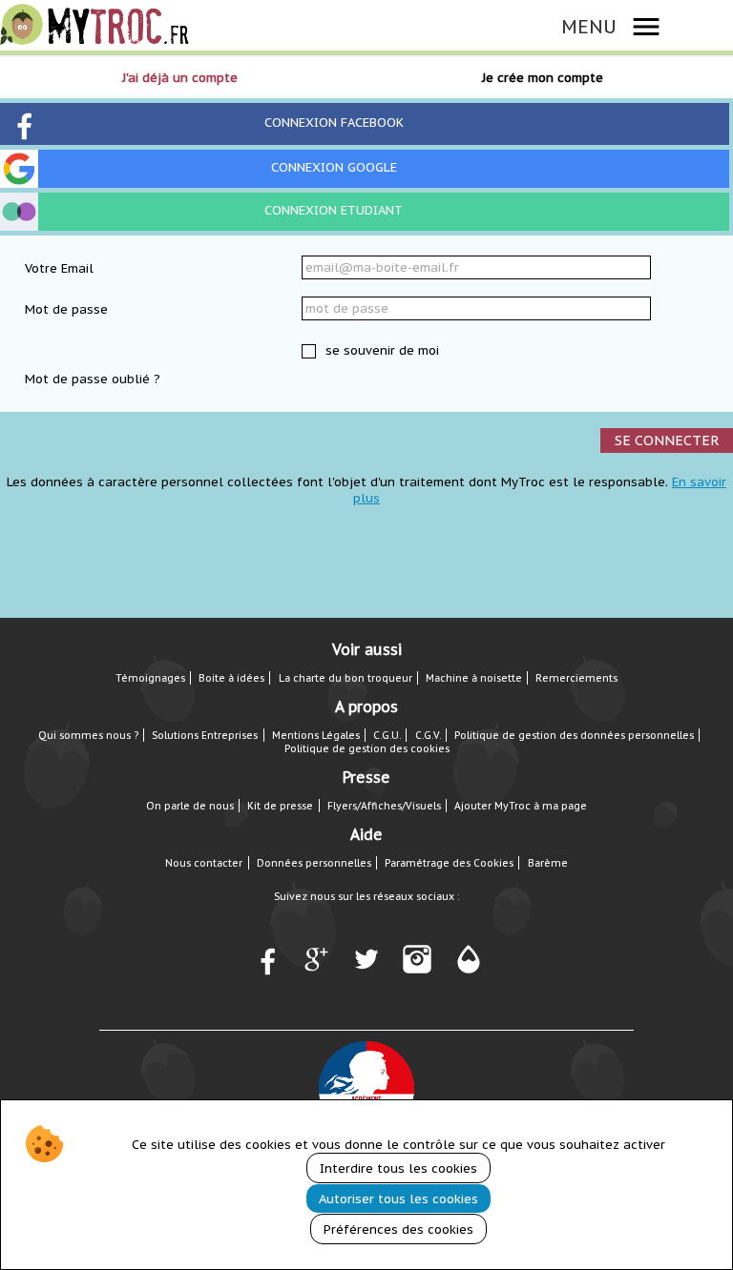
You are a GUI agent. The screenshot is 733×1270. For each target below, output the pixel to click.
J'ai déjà (180, 78)
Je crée (542, 78)
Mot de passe (66, 309)
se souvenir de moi (380, 350)
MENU (589, 26)
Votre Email (59, 268)
